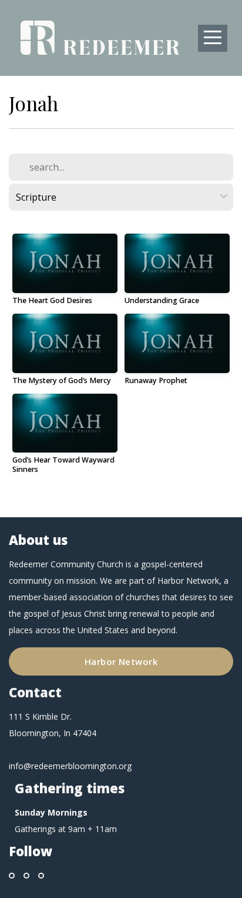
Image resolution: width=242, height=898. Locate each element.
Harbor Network (121, 661)
